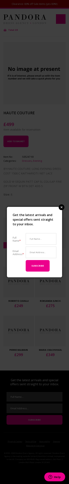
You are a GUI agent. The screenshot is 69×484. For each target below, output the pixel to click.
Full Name (17, 239)
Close (61, 207)
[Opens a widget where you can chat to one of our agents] (54, 477)
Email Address (18, 252)
